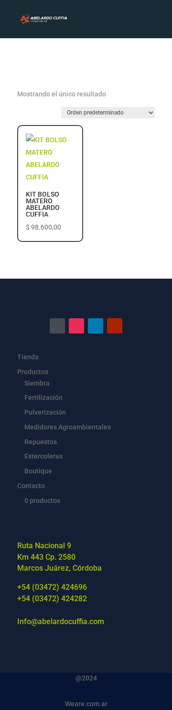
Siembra (37, 383)
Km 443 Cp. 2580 (46, 557)
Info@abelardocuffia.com (60, 621)
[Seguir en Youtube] (114, 326)
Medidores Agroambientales (67, 427)
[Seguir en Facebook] (57, 326)
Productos (32, 372)
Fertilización (43, 397)
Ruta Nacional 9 (44, 545)
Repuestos (40, 442)
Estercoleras (43, 456)
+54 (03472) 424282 (52, 598)
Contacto (31, 486)
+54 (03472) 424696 (52, 587)
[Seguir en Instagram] (76, 326)
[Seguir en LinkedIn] (95, 326)
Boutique (38, 471)
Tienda (28, 357)
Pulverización (45, 412)
